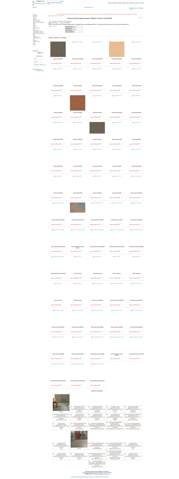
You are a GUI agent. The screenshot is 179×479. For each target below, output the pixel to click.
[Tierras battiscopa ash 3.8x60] (101, 358)
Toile (34, 42)
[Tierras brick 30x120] (82, 144)
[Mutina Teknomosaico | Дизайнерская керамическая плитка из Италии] (97, 447)
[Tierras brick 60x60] (82, 117)
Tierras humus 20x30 (136, 166)
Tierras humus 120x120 (77, 58)
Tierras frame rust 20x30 (117, 219)
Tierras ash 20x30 (117, 166)
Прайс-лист (126, 2)
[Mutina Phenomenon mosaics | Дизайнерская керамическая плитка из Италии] (133, 427)
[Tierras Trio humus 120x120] (121, 305)
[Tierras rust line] (62, 305)
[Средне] (135, 17)
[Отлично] (137, 17)
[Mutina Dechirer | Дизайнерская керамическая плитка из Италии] (133, 410)
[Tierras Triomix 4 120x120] (82, 358)
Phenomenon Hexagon (38, 31)
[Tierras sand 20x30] (62, 197)
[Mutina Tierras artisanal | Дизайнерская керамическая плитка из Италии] (97, 465)
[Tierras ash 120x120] (62, 63)
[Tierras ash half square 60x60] (62, 251)
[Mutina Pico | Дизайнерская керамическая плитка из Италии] (61, 447)
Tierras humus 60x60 (97, 85)
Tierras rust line (58, 300)
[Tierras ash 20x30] (121, 170)
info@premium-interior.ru (40, 3)
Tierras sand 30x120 (136, 112)
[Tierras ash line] (82, 278)
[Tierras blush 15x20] (62, 170)
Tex (34, 39)
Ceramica (35, 16)
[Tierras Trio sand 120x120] (140, 305)
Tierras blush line (136, 273)
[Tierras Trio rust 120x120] (82, 331)
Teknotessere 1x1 (37, 38)
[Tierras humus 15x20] (121, 144)
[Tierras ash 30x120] (101, 117)
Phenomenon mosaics (38, 32)
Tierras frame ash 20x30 (136, 192)
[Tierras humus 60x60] (101, 90)
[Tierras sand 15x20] (140, 144)
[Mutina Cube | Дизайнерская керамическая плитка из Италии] (115, 410)
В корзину (54, 21)
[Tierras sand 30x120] (140, 117)
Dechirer (35, 19)
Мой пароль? (42, 64)
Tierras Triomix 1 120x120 (117, 327)
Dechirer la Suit (36, 21)
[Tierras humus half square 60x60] (82, 251)
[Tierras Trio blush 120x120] (62, 331)
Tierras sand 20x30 (58, 192)
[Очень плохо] (132, 17)
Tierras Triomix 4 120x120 (78, 353)
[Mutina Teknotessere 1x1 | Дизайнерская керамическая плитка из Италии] (115, 447)
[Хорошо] (136, 17)
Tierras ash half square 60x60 (58, 246)
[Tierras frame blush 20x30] (101, 224)
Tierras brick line (78, 300)
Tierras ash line (77, 273)
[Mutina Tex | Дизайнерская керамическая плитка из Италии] (133, 447)
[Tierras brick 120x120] (62, 90)
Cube (34, 17)
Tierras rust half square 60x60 (136, 246)
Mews (34, 26)
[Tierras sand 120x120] (101, 63)
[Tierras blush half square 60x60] (121, 251)
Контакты (141, 2)
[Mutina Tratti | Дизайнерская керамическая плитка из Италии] (133, 457)
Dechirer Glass (36, 20)
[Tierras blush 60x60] (140, 90)
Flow (34, 24)
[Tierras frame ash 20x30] (140, 197)
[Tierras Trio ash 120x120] (101, 305)
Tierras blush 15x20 (58, 166)
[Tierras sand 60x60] (121, 90)
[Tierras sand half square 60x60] (101, 251)
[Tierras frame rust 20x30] (121, 224)
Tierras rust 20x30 (97, 192)
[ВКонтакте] (39, 53)
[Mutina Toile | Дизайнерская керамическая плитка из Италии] (61, 457)
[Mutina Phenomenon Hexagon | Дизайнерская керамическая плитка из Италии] (97, 427)
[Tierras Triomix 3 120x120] (62, 358)
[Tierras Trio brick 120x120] (101, 331)
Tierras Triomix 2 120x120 (136, 327)
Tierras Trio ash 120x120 (97, 300)
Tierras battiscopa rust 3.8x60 (78, 380)
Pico (34, 34)
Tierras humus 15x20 (117, 139)
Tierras (34, 40)
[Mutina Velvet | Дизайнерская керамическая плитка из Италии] (79, 457)
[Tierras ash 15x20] (101, 144)
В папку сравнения (67, 21)
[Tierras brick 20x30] (121, 197)
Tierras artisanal (36, 41)
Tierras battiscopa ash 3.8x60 (97, 353)
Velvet (34, 44)
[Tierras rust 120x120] (140, 63)
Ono (34, 29)
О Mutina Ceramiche (117, 2)
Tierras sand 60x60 (116, 85)
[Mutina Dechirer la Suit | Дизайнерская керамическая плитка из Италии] (97, 457)
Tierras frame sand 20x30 (78, 219)
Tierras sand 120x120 (97, 58)
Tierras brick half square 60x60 (58, 273)
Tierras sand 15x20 (136, 139)
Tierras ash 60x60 (77, 85)
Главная (110, 2)
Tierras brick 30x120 (77, 139)
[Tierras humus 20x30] (140, 170)
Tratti (34, 43)
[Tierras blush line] (140, 278)
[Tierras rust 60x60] (62, 117)
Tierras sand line (117, 273)
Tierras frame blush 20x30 (97, 219)
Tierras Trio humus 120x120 (116, 300)
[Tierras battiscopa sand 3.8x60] (140, 358)
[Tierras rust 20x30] (101, 197)
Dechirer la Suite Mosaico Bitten (115, 458)
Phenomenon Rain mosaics (39, 33)
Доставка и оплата (134, 2)
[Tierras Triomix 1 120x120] (121, 331)
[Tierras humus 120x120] (82, 63)
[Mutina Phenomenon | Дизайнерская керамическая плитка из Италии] (79, 427)
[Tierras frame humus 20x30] (62, 224)
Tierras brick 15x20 (97, 166)
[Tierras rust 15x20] (82, 170)
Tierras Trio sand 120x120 (136, 300)
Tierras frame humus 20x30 (58, 219)
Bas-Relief (35, 15)
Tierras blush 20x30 (77, 192)
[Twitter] (41, 53)
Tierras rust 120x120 (136, 58)
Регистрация (36, 64)
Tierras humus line (97, 273)
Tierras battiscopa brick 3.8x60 (97, 380)
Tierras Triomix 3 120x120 (58, 353)
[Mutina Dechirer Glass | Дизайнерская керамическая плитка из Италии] (61, 418)
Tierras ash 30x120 (97, 112)
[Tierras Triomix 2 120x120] (141, 331)
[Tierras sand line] (121, 278)
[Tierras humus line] (101, 278)
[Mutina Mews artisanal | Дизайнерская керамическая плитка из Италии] (133, 418)
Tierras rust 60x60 (58, 112)
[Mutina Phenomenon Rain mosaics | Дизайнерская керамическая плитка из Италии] (115, 427)
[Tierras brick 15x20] (101, 170)
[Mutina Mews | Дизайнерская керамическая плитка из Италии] (115, 418)
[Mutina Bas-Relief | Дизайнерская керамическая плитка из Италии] (79, 410)
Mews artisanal (36, 27)
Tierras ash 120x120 (58, 58)
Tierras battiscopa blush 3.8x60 (58, 380)
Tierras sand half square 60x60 (97, 246)
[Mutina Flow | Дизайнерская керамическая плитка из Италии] (79, 418)
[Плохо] (133, 17)
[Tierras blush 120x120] (121, 63)
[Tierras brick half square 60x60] (62, 278)
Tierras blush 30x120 (58, 139)
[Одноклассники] (42, 53)
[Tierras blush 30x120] (62, 144)
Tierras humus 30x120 (117, 112)
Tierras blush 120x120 (117, 58)
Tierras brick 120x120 (58, 85)
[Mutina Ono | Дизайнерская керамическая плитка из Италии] (61, 427)
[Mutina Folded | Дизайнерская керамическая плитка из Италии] (97, 418)
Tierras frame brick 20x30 (136, 219)
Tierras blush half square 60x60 (116, 246)
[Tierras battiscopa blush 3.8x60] (62, 385)
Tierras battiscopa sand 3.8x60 (136, 353)
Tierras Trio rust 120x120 (77, 327)
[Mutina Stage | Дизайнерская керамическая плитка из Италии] (79, 447)
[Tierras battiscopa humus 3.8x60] (120, 358)
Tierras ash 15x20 (97, 139)
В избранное (60, 21)
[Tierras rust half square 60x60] (140, 251)
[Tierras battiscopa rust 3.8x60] (81, 385)
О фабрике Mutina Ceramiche (82, 476)
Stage (34, 35)
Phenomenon (36, 30)
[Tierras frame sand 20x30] (82, 224)
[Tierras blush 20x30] (82, 197)
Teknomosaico (36, 36)
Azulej (34, 14)
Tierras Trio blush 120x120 (58, 327)
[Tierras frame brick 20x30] (140, 224)
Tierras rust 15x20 (77, 166)
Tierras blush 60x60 (136, 85)
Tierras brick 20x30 (116, 192)
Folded (34, 25)
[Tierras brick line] (82, 305)
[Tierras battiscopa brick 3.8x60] (101, 385)
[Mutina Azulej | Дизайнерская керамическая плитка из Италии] (61, 410)
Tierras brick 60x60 (77, 112)
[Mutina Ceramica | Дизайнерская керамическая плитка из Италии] (97, 410)
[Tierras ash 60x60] (82, 90)
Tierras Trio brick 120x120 (97, 327)
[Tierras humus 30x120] (121, 117)
